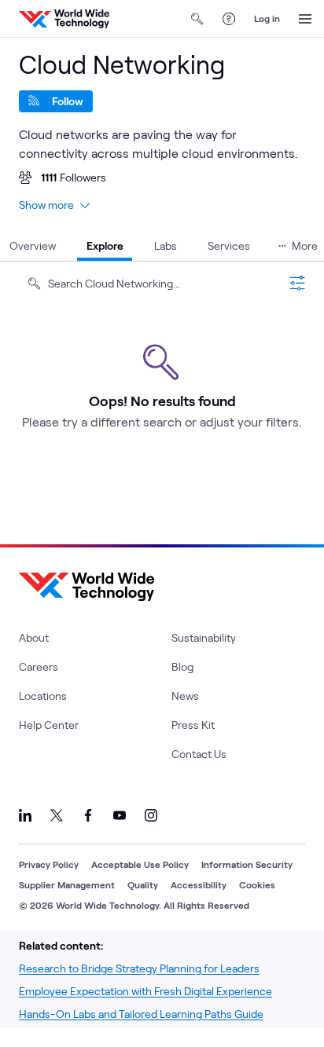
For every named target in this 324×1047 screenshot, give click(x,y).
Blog (182, 666)
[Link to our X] (56, 815)
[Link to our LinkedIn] (25, 815)
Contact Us (198, 753)
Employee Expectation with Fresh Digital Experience (145, 991)
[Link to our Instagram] (151, 815)
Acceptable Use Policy (140, 863)
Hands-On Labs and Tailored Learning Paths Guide (141, 1013)
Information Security (247, 863)
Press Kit (193, 724)
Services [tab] (229, 245)
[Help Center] (229, 19)
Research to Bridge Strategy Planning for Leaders (139, 968)
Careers (38, 666)
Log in (267, 18)
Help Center (49, 724)
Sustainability (203, 637)
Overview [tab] (32, 245)
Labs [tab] (165, 245)
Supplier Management (67, 884)
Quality (142, 884)
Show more (46, 204)
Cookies (257, 884)
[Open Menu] (305, 19)
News (185, 695)
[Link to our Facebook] (88, 815)
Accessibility (198, 884)
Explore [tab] (105, 245)
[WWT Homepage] (64, 18)
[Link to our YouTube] (119, 815)
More (305, 245)
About (34, 637)
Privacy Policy (49, 863)
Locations (43, 695)
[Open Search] (197, 19)
